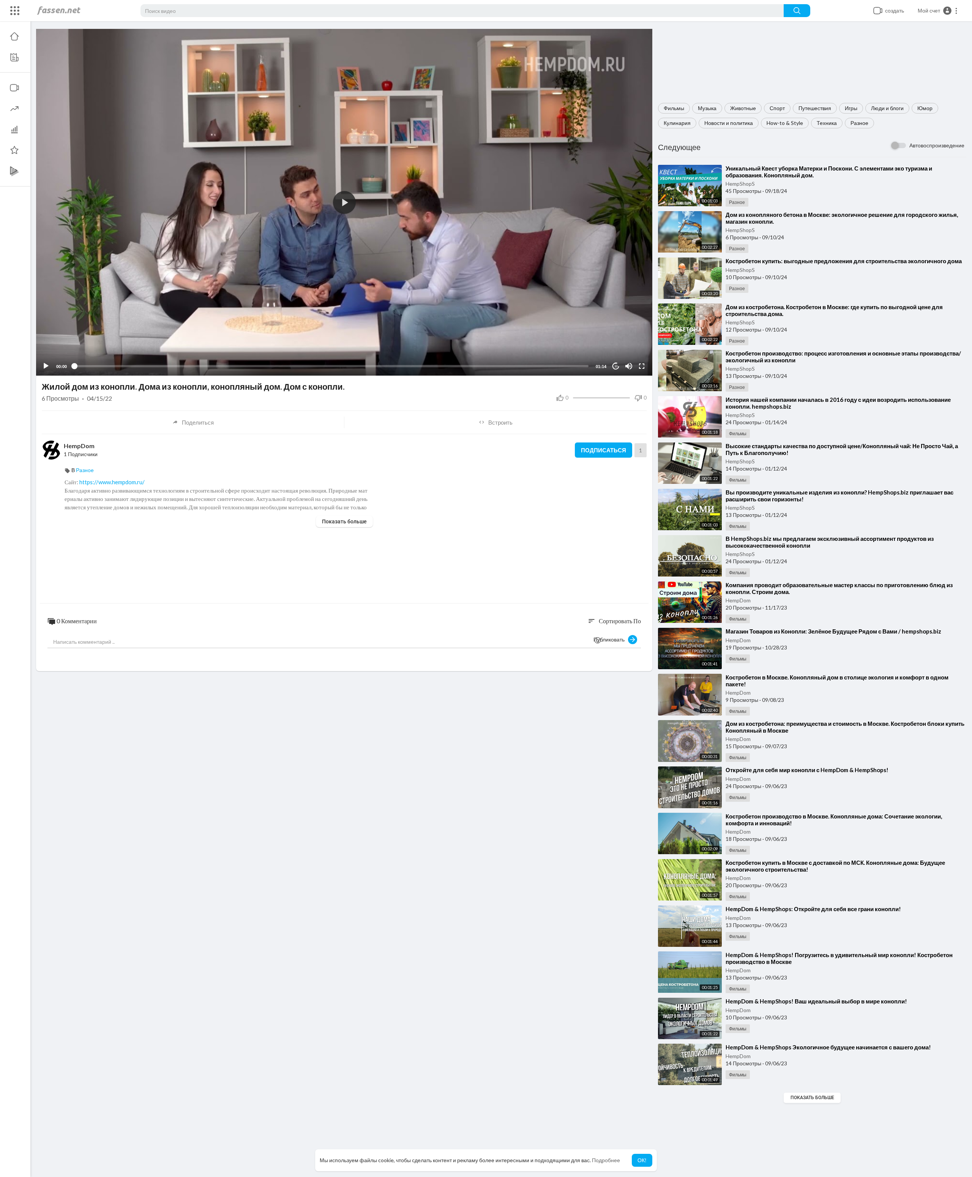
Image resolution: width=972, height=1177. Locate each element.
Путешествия (814, 108)
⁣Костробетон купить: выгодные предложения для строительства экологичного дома (844, 261)
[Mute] (629, 366)
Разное (859, 123)
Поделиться (198, 422)
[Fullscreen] (641, 366)
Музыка (707, 108)
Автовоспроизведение (936, 145)
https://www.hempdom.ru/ (112, 482)
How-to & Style (785, 123)
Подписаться (603, 450)
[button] (938, 10)
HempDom (738, 600)
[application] (344, 202)
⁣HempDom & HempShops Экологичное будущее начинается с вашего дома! (828, 1047)
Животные (743, 108)
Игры (851, 108)
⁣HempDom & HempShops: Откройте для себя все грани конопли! (813, 908)
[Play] (46, 366)
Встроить (500, 422)
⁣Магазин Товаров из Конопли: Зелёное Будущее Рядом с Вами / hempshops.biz (833, 631)
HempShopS (740, 183)
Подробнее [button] (606, 1160)
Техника (827, 123)
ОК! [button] (642, 1160)
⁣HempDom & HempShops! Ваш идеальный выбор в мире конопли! (816, 1001)
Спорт (777, 108)
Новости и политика (728, 123)
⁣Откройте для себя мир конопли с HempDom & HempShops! (807, 769)
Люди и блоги (887, 108)
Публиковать (610, 639)
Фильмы (674, 108)
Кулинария (677, 123)
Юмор (925, 108)
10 (615, 366)
